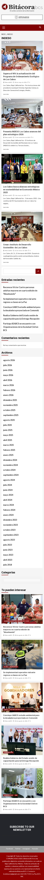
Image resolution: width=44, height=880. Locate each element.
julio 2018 (7, 564)
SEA (16, 795)
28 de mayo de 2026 (21, 82)
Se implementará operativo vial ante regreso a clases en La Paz (19, 300)
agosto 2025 (9, 420)
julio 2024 (7, 485)
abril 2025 (7, 440)
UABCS (6, 709)
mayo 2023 (8, 555)
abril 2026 (7, 380)
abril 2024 (7, 500)
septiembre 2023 (10, 535)
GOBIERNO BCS (8, 621)
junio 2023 (7, 550)
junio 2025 (7, 430)
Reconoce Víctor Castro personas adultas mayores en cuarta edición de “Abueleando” (20, 290)
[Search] (40, 27)
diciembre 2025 (10, 400)
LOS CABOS (7, 67)
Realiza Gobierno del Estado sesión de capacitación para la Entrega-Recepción (21, 317)
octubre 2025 (9, 410)
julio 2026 (7, 365)
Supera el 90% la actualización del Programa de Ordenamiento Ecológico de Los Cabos (21, 76)
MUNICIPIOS (16, 67)
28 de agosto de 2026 (21, 635)
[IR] (38, 271)
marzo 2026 (8, 385)
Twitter (17, 849)
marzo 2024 (8, 505)
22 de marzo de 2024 (21, 250)
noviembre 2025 (10, 405)
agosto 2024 (9, 480)
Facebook (9, 849)
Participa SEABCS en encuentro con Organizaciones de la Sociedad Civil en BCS (20, 326)
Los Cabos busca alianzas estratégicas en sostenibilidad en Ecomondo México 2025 (21, 190)
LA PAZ (6, 666)
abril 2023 (7, 560)
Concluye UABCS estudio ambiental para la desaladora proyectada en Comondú (21, 309)
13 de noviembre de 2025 (22, 137)
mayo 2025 (8, 435)
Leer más (6, 94)
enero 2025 (8, 455)
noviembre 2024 (10, 465)
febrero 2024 (9, 510)
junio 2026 (7, 370)
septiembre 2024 (10, 475)
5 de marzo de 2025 (21, 195)
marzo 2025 (8, 445)
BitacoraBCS (8, 82)
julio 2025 (7, 425)
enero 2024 (8, 515)
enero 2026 (8, 395)
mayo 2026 (8, 375)
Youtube (35, 849)
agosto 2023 (9, 540)
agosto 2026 (9, 360)
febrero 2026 (9, 390)
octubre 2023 (9, 530)
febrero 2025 (9, 450)
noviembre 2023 (10, 525)
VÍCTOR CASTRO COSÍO (22, 621)
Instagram (26, 849)
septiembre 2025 (10, 415)
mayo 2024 (8, 495)
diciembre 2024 (10, 460)
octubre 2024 (9, 470)
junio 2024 (7, 490)
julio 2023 (7, 545)
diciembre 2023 (10, 520)
